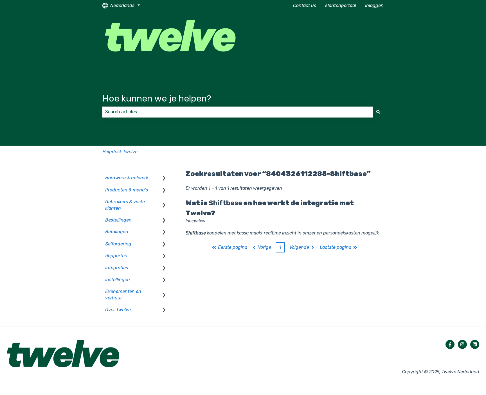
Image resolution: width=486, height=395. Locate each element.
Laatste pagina (335, 247)
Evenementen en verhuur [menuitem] (123, 294)
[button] (163, 178)
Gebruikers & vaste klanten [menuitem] (125, 205)
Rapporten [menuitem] (116, 255)
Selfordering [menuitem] (118, 244)
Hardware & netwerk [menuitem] (126, 177)
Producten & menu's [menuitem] (126, 190)
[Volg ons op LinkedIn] (474, 344)
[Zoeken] (378, 112)
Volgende (299, 247)
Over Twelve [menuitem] (118, 309)
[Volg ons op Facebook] (450, 344)
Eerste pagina (232, 247)
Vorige (264, 247)
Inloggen (374, 5)
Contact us (304, 5)
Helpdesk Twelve (120, 151)
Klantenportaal (340, 5)
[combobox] (237, 112)
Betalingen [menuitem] (116, 231)
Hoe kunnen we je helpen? (156, 98)
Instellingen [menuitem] (117, 279)
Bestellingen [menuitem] (118, 220)
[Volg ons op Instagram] (462, 344)
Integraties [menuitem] (116, 267)
